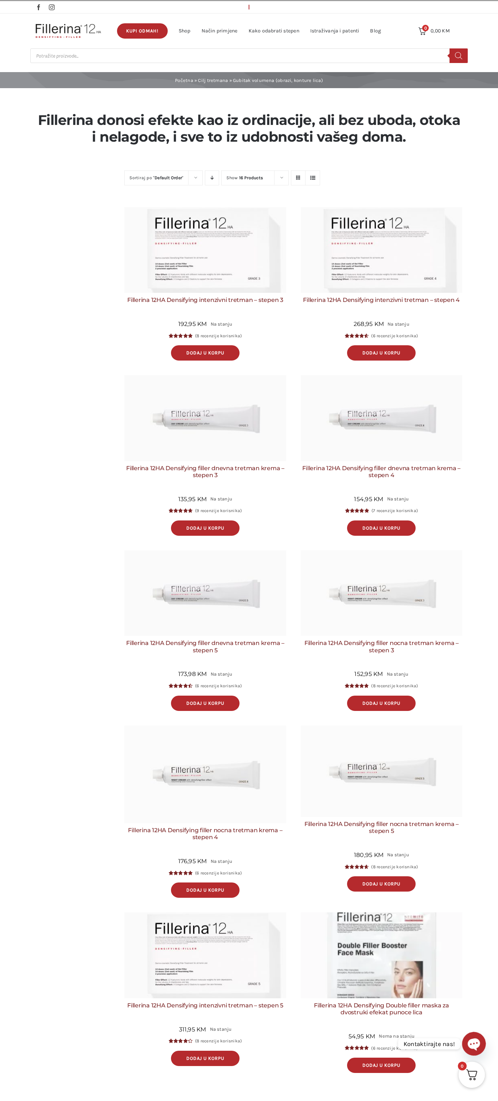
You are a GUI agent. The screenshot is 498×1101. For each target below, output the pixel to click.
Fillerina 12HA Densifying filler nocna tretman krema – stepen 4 (205, 834)
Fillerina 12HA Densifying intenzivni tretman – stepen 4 (381, 299)
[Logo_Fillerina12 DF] (68, 26)
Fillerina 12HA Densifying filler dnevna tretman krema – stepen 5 (205, 646)
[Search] (459, 55)
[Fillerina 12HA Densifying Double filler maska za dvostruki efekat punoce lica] (381, 955)
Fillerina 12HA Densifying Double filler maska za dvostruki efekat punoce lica (381, 1009)
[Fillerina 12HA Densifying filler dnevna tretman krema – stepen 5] (205, 593)
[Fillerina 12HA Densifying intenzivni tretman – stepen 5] (205, 955)
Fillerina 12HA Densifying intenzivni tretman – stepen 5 (205, 1005)
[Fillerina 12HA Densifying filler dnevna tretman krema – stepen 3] (205, 418)
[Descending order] (212, 177)
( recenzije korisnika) (218, 335)
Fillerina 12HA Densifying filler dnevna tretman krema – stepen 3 (205, 472)
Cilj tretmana (213, 80)
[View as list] (313, 178)
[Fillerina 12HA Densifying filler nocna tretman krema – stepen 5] (381, 771)
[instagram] (52, 7)
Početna (184, 80)
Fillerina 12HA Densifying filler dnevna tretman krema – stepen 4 (381, 472)
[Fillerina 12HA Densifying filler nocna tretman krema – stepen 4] (205, 774)
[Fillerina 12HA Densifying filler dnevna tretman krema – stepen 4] (381, 418)
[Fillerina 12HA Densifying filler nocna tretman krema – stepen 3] (381, 593)
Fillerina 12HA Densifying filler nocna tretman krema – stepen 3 (381, 646)
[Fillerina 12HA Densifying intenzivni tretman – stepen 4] (381, 250)
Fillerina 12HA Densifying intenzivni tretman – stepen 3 (205, 299)
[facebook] (39, 7)
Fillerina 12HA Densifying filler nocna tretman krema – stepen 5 (381, 827)
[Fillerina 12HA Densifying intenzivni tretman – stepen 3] (205, 250)
